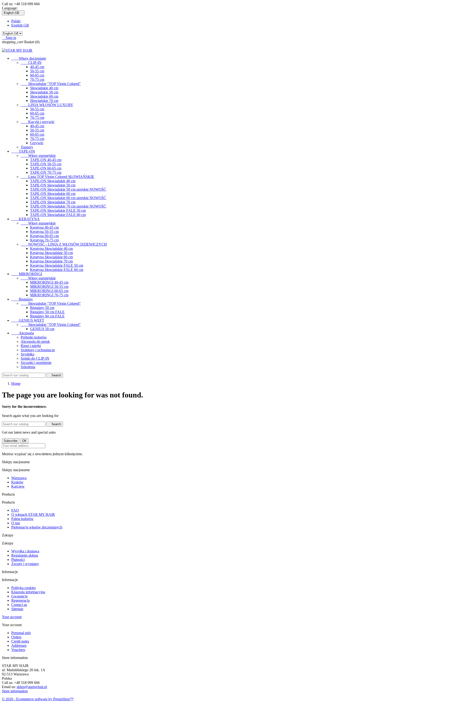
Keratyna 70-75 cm (44, 240)
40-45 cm (37, 67)
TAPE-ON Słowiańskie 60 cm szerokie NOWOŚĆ (68, 198)
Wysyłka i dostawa (25, 551)
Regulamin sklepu (24, 555)
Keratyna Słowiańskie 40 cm (51, 248)
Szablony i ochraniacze (38, 350)
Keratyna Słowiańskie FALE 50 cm (56, 265)
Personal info (21, 633)
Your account (12, 617)
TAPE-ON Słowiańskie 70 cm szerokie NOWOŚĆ (68, 206)
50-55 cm (37, 71)
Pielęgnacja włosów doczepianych (36, 527)
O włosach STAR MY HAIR (33, 514)
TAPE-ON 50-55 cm (45, 164)
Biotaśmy (22, 299)
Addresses (19, 645)
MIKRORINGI (26, 274)
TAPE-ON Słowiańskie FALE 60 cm (58, 215)
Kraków (17, 482)
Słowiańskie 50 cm (44, 92)
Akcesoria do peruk (35, 341)
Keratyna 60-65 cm (44, 236)
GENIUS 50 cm (42, 329)
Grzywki (36, 143)
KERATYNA (25, 219)
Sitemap (17, 609)
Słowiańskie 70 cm (44, 101)
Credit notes (20, 641)
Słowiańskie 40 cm (44, 88)
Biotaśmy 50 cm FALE (47, 312)
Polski (15, 21)
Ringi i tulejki (31, 346)
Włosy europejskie (38, 156)
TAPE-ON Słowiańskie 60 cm (52, 194)
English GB (20, 25)
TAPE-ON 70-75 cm (45, 172)
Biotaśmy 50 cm (42, 308)
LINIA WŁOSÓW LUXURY (47, 105)
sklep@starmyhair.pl (32, 687)
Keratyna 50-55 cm (44, 232)
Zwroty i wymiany (25, 564)
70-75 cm (37, 79)
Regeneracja (20, 600)
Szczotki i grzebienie (36, 363)
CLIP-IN (31, 63)
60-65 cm (37, 75)
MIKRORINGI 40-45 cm (49, 282)
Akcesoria (22, 333)
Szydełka (27, 354)
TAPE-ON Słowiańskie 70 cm (52, 202)
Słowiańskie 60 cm (44, 96)
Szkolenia (28, 367)
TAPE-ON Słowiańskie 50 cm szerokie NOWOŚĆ (68, 189)
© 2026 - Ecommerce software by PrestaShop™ (38, 699)
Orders (16, 637)
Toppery (27, 147)
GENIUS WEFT (27, 320)
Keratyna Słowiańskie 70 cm (51, 261)
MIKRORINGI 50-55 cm (49, 287)
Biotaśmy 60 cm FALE (47, 316)
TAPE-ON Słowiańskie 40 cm (52, 181)
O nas (15, 523)
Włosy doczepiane (28, 58)
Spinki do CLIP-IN (35, 358)
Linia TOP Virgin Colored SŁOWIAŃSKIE (57, 177)
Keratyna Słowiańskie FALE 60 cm (56, 270)
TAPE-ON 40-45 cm (45, 160)
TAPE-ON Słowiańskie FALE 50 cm (58, 210)
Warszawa (19, 478)
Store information (15, 691)
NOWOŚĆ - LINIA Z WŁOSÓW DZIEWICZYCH (64, 244)
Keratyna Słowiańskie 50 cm (51, 253)
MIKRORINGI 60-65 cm (49, 291)
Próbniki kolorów (34, 337)
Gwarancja (19, 596)
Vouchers (18, 650)
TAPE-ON (23, 151)
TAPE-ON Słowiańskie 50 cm (52, 185)
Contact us (19, 605)
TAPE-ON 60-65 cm (45, 168)
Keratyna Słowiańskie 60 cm (51, 257)
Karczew (18, 486)
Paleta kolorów (22, 519)
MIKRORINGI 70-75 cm (49, 295)
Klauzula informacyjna (28, 592)
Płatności (18, 560)
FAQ (15, 510)
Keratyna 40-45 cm (44, 227)
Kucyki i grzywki (37, 122)
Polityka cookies (23, 588)
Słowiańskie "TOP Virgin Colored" (51, 84)
